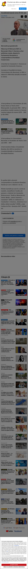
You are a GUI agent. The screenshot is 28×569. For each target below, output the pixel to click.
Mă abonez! (23, 8)
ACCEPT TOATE (14, 564)
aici (7, 551)
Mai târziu (13, 8)
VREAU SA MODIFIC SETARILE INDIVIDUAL (14, 566)
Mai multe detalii (16, 545)
